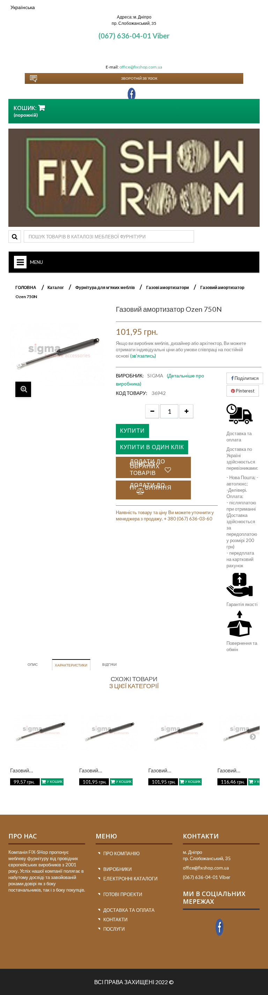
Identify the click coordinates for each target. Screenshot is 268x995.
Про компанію (121, 853)
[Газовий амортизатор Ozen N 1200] (178, 732)
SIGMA (155, 375)
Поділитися (246, 378)
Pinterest (244, 391)
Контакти (115, 919)
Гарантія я (236, 604)
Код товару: (131, 393)
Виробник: (130, 375)
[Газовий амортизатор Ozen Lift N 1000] (109, 732)
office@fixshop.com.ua (140, 67)
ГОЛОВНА (25, 287)
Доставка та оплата (129, 910)
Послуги (114, 929)
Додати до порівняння (151, 486)
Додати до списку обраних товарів (147, 467)
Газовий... (21, 770)
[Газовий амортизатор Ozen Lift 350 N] (40, 732)
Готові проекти (122, 894)
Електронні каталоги (130, 878)
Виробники (117, 869)
